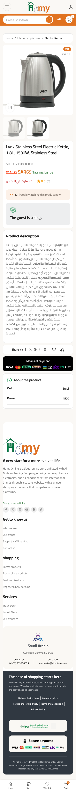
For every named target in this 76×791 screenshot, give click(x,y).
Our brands (9, 534)
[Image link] (21, 445)
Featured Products (13, 580)
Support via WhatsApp (15, 541)
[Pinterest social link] (35, 349)
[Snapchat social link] (34, 510)
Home (9, 38)
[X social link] (30, 349)
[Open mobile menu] (7, 7)
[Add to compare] (62, 350)
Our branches (10, 618)
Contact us (9, 547)
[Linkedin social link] (40, 349)
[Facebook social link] (25, 349)
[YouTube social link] (27, 510)
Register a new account (16, 586)
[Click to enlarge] (10, 107)
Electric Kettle (53, 38)
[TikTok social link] (41, 510)
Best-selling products (15, 573)
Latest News (10, 612)
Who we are (10, 528)
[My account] (71, 7)
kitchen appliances (28, 38)
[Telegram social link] (45, 349)
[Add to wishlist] (54, 350)
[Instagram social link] (20, 510)
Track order (9, 605)
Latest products (12, 566)
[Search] (49, 19)
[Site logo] (38, 6)
